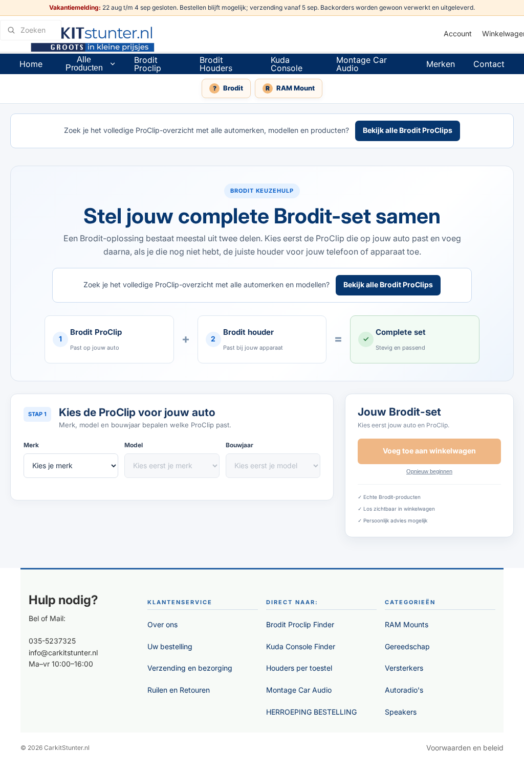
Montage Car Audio (361, 64)
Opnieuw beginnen (429, 471)
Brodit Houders (216, 64)
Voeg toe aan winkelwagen (429, 450)
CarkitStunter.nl (67, 747)
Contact (489, 64)
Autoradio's (404, 689)
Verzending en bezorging (189, 668)
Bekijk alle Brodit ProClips (407, 130)
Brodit (228, 88)
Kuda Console (286, 64)
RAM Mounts (406, 624)
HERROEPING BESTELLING (311, 711)
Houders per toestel (299, 668)
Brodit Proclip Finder (300, 624)
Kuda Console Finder (300, 646)
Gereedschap (407, 646)
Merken (440, 64)
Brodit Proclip (147, 64)
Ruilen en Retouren (178, 689)
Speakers (401, 711)
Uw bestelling (169, 646)
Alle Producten (84, 63)
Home (30, 64)
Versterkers (404, 668)
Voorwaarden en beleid (465, 747)
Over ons (162, 624)
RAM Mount (290, 88)
